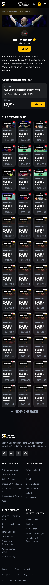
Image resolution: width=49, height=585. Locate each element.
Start (4, 11)
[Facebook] (25, 453)
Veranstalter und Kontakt (9, 550)
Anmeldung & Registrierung (32, 539)
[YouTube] (11, 453)
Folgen (24, 48)
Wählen (39, 104)
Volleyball (30, 493)
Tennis (29, 474)
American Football (34, 470)
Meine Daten (31, 528)
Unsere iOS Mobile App (12, 484)
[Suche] (34, 4)
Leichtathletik (32, 488)
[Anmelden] (39, 4)
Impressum (28, 575)
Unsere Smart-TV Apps (12, 496)
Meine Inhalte (32, 519)
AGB (19, 575)
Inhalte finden (8, 536)
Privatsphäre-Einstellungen (25, 569)
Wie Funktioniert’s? (10, 470)
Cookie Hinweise (8, 575)
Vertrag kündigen (9, 556)
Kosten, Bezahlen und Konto (11, 525)
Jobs (4, 501)
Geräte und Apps (9, 532)
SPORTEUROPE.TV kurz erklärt (12, 518)
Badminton (13, 11)
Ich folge (30, 524)
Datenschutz (6, 569)
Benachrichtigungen (35, 533)
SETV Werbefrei (9, 474)
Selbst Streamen (9, 479)
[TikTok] (18, 453)
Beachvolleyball (33, 484)
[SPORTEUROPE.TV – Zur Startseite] (3, 4)
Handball (30, 479)
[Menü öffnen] (44, 4)
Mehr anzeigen (26, 411)
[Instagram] (4, 453)
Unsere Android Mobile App (12, 490)
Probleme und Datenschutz (8, 542)
